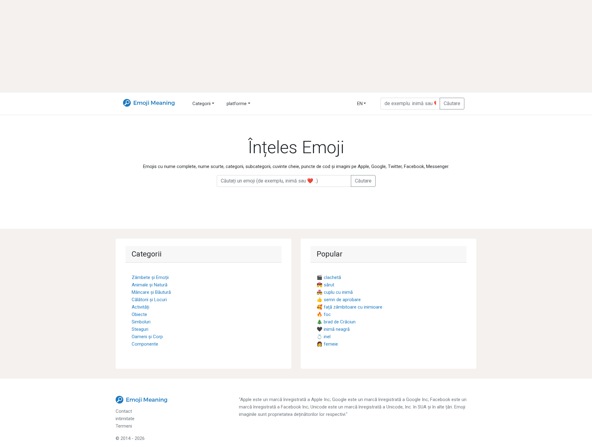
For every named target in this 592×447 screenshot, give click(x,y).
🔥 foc (324, 314)
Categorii (201, 103)
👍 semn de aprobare (339, 299)
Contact (124, 411)
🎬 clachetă (329, 277)
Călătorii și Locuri (149, 299)
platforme (237, 103)
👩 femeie (327, 344)
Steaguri (140, 329)
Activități (140, 307)
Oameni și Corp (147, 336)
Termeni (124, 426)
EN (360, 103)
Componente (145, 344)
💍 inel (324, 336)
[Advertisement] (296, 46)
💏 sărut (325, 285)
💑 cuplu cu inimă (335, 292)
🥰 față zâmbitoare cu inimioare (349, 307)
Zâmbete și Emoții (150, 277)
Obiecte (139, 314)
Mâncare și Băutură (151, 292)
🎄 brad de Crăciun (336, 322)
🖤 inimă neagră (333, 329)
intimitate (125, 418)
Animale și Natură (149, 285)
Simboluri (141, 322)
